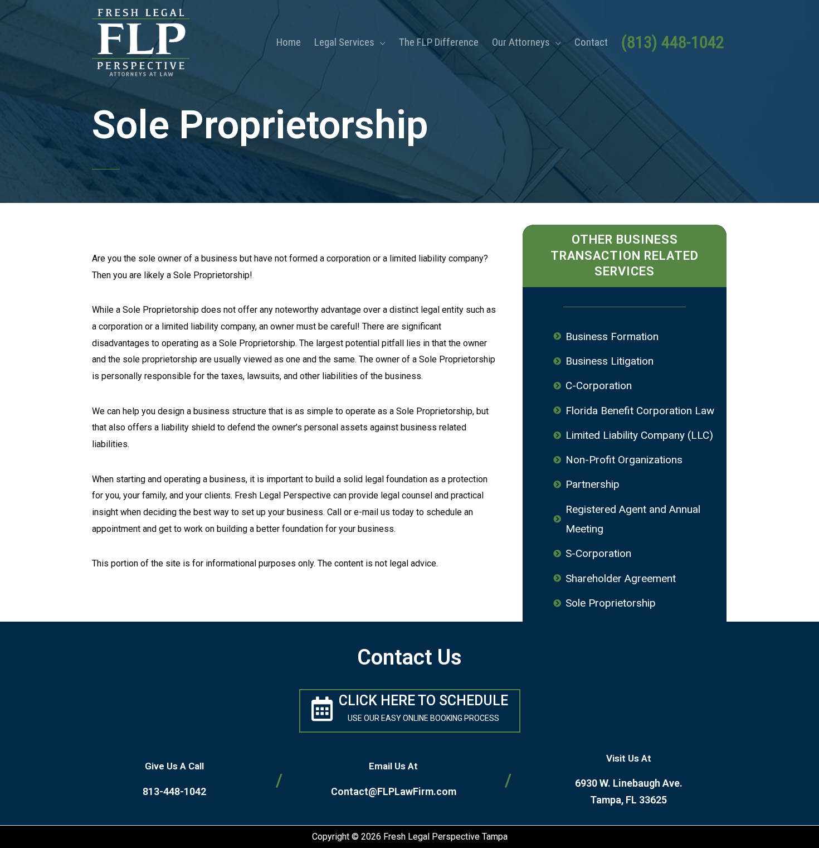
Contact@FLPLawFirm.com (393, 791)
